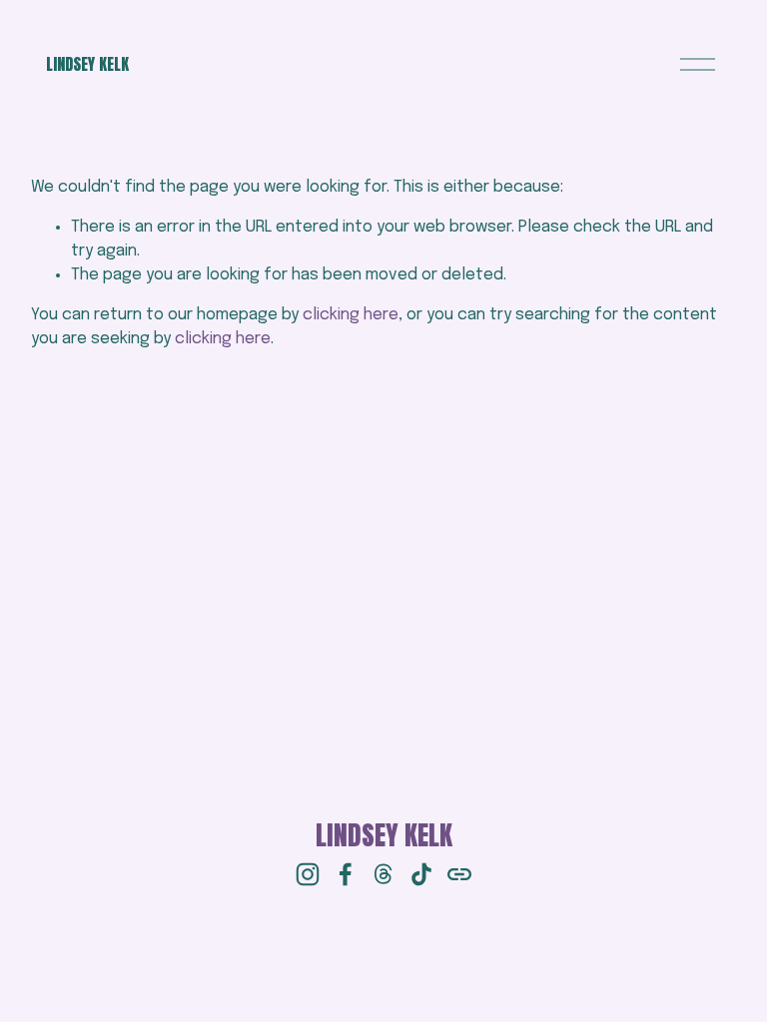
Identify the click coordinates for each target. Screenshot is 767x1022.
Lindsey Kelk (87, 64)
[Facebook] (346, 874)
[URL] (459, 874)
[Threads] (383, 874)
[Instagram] (308, 874)
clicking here (350, 314)
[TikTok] (421, 874)
